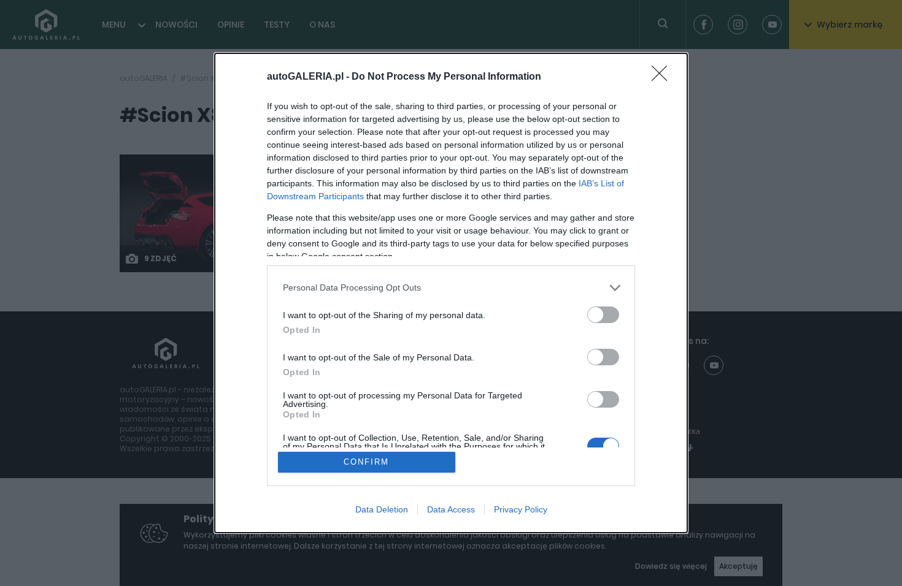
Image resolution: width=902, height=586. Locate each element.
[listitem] (451, 287)
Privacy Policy (520, 509)
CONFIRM (366, 461)
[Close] (663, 77)
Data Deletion (381, 509)
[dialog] (451, 293)
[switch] (603, 314)
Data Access (451, 509)
